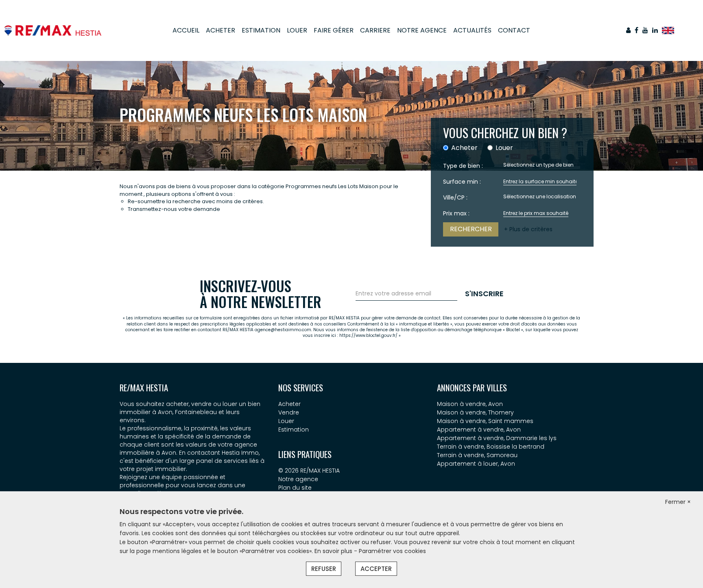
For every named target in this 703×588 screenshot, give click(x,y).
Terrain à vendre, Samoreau (477, 455)
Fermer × (678, 502)
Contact (514, 30)
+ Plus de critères (528, 229)
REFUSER (323, 568)
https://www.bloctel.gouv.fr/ (368, 335)
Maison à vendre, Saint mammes (485, 421)
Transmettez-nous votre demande (174, 209)
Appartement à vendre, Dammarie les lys (497, 438)
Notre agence (298, 479)
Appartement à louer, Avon (476, 464)
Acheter (220, 30)
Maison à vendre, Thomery (475, 412)
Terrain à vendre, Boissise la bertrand (490, 447)
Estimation (261, 30)
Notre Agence (422, 30)
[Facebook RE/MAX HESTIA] (636, 30)
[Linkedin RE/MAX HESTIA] (655, 30)
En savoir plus (334, 551)
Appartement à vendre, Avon (479, 429)
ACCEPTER (376, 568)
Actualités (472, 30)
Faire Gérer (334, 30)
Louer (297, 30)
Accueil (185, 30)
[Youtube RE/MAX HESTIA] (645, 30)
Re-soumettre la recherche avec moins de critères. (196, 201)
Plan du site (295, 488)
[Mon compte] (628, 30)
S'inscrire (484, 294)
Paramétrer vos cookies (392, 551)
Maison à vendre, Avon (470, 404)
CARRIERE (375, 30)
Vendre (288, 412)
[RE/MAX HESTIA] (52, 30)
